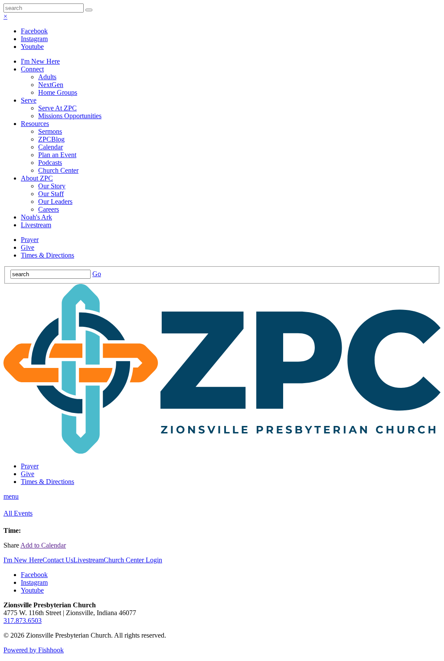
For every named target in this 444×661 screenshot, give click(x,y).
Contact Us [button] (57, 560)
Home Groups (57, 92)
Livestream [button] (88, 560)
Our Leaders (55, 201)
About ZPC (37, 178)
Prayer (30, 239)
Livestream (36, 225)
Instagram (34, 38)
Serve (28, 100)
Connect (32, 69)
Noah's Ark (36, 217)
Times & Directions (47, 255)
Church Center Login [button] (133, 560)
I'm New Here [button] (22, 560)
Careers (48, 209)
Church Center (58, 170)
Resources (35, 123)
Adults (47, 77)
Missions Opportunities (69, 115)
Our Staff (51, 193)
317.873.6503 (22, 620)
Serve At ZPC (57, 108)
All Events (18, 513)
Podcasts (50, 162)
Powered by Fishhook (33, 650)
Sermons (50, 131)
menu (11, 496)
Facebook (34, 31)
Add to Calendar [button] (43, 545)
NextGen (50, 84)
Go (96, 273)
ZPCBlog (51, 139)
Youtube (32, 46)
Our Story (51, 186)
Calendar (50, 147)
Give (27, 247)
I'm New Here (40, 61)
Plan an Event (57, 154)
